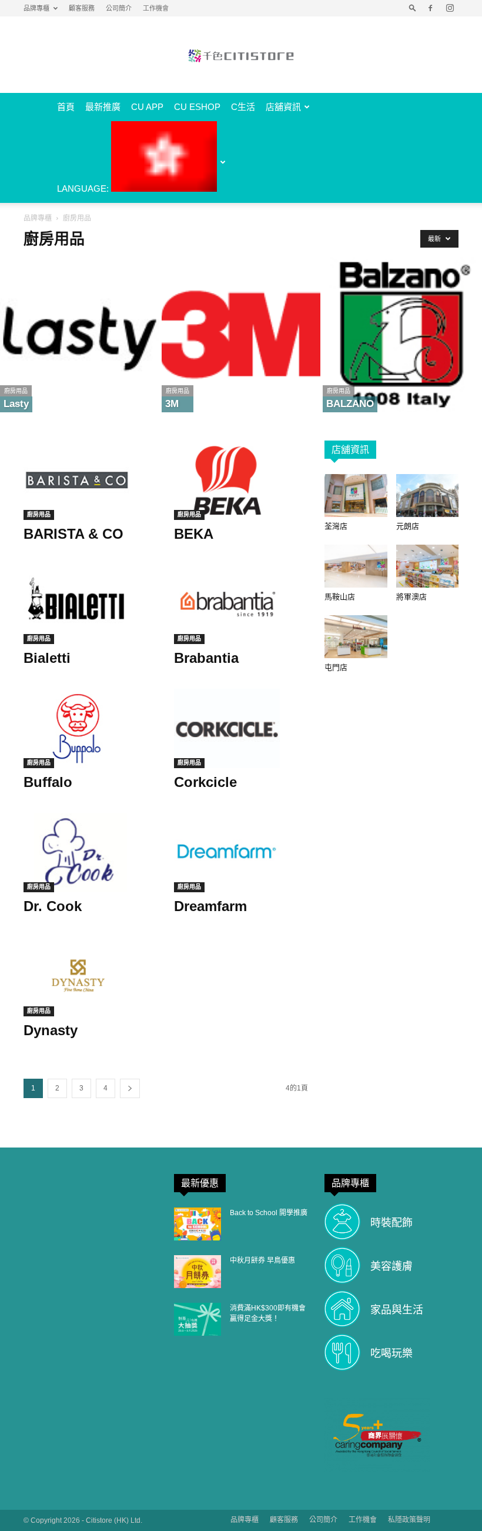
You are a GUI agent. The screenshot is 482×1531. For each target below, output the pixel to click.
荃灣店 (335, 526)
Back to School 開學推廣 (268, 1213)
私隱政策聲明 (409, 1520)
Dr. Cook (53, 906)
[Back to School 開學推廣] (197, 1224)
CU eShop (197, 107)
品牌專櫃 (36, 8)
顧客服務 (82, 8)
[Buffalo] (91, 728)
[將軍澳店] (427, 566)
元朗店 (407, 526)
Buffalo (48, 782)
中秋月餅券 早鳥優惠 (262, 1260)
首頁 (66, 107)
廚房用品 (16, 391)
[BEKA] (241, 480)
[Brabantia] (241, 604)
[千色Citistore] (241, 56)
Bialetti (47, 658)
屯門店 (335, 667)
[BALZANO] (402, 334)
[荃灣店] (355, 495)
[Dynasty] (91, 976)
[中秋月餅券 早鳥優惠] (197, 1271)
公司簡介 (119, 8)
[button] (412, 8)
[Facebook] (430, 8)
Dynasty (51, 1030)
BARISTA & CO (73, 534)
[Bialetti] (91, 604)
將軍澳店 (411, 596)
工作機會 (156, 8)
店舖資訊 (283, 107)
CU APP (147, 107)
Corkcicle (205, 782)
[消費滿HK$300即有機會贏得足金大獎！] (197, 1319)
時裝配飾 (391, 1223)
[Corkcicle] (241, 728)
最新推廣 (102, 107)
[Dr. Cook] (91, 852)
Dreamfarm (210, 906)
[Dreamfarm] (241, 852)
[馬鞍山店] (355, 566)
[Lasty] (79, 334)
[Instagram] (449, 8)
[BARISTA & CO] (91, 480)
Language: (84, 189)
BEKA (193, 534)
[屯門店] (355, 636)
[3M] (241, 334)
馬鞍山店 (339, 596)
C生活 (243, 107)
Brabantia (206, 658)
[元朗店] (427, 495)
